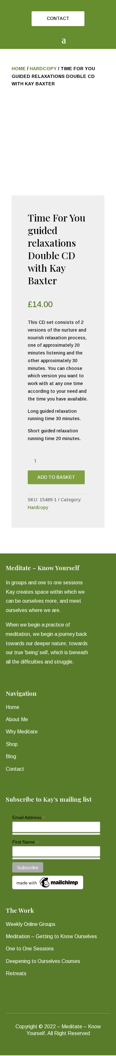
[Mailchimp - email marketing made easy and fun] (47, 887)
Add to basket (56, 477)
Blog (11, 756)
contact (58, 18)
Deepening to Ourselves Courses (43, 961)
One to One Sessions (30, 948)
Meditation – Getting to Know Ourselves (51, 936)
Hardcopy (43, 68)
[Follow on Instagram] (63, 1048)
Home (19, 68)
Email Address (28, 818)
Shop (12, 744)
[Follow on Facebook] (52, 1048)
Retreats (16, 973)
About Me (17, 719)
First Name (25, 842)
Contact (15, 769)
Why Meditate (22, 731)
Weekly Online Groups (30, 924)
